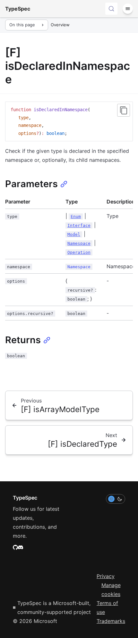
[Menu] (128, 9)
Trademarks (111, 621)
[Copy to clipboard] (123, 110)
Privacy (106, 576)
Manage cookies (111, 589)
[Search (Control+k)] (111, 9)
